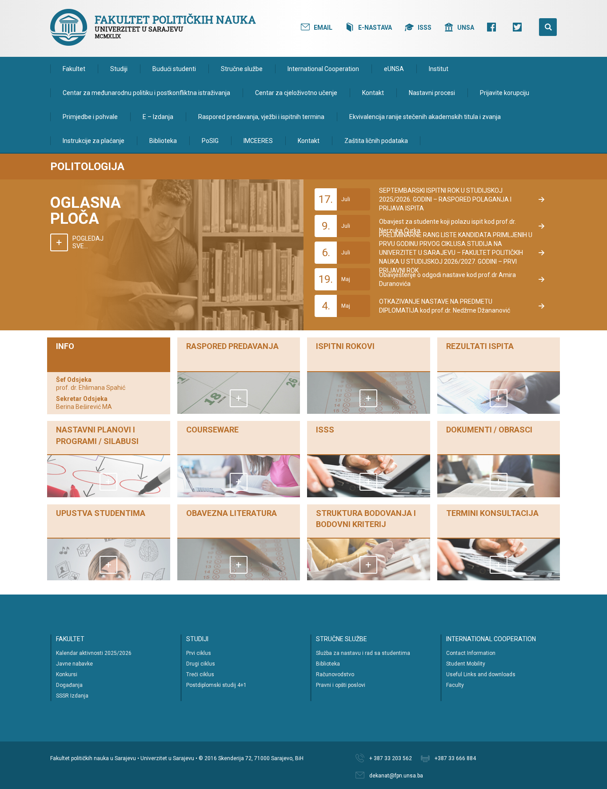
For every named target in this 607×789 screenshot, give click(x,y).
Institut (438, 68)
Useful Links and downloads (480, 674)
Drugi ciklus (200, 664)
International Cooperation (323, 68)
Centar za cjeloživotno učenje (296, 92)
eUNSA (394, 68)
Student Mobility (465, 664)
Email (323, 27)
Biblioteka (163, 140)
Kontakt (373, 92)
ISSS (424, 27)
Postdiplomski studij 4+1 (216, 685)
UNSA (465, 27)
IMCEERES (258, 140)
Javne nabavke (74, 664)
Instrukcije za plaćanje (93, 140)
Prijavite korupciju (504, 92)
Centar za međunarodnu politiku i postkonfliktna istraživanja (146, 92)
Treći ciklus (200, 674)
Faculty (455, 685)
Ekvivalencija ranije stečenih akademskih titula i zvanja (425, 116)
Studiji (119, 68)
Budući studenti (174, 68)
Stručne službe (242, 68)
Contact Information (470, 653)
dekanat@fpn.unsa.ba (396, 776)
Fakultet (74, 68)
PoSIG (210, 140)
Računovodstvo (335, 674)
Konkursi (66, 674)
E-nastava (375, 27)
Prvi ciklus (198, 653)
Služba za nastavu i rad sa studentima (363, 653)
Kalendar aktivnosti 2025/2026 (94, 653)
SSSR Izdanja (72, 696)
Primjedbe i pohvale (90, 116)
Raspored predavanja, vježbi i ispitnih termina (261, 116)
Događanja (69, 685)
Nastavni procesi (432, 92)
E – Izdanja (158, 116)
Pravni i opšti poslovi (340, 685)
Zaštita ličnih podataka (376, 140)
